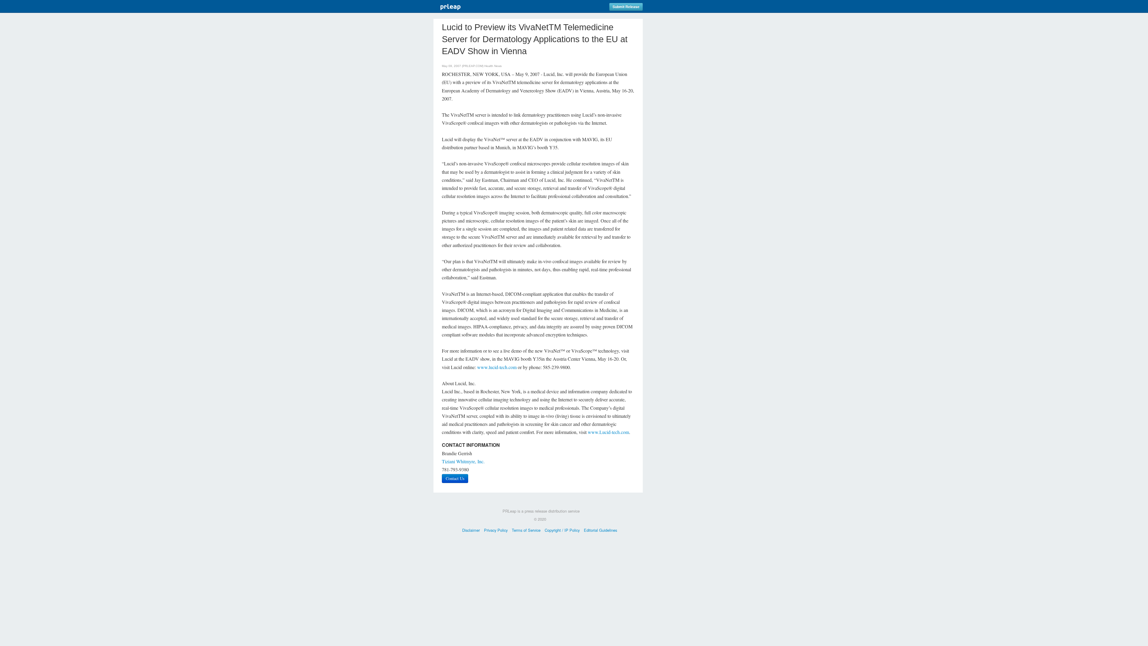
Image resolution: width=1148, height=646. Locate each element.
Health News (493, 66)
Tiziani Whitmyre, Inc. (463, 461)
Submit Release (626, 6)
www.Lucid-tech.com (608, 432)
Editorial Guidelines (600, 530)
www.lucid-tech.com (497, 367)
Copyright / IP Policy (562, 530)
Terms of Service (526, 530)
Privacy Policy (496, 530)
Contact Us (455, 478)
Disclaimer (471, 530)
